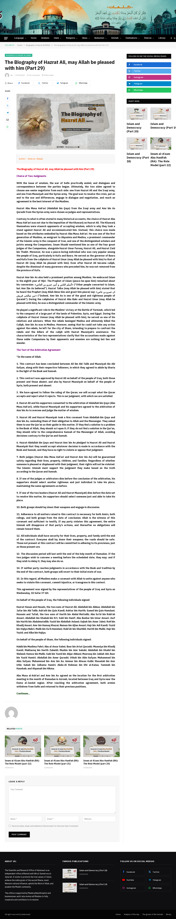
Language (19, 38)
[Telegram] (7, 112)
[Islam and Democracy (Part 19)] (160, 113)
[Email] (7, 119)
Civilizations (131, 38)
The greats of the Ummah (152, 914)
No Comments (34, 75)
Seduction (99, 38)
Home (34, 38)
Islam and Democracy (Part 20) (134, 127)
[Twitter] (7, 105)
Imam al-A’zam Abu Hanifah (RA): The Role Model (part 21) (61, 762)
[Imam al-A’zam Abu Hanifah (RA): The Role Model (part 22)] (23, 746)
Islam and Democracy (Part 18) (137, 157)
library (162, 38)
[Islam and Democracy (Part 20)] (137, 113)
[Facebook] (7, 98)
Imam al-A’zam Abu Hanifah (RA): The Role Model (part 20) (100, 762)
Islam (56, 38)
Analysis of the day (131, 914)
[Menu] (6, 38)
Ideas (84, 38)
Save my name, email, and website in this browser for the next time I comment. (45, 826)
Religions (70, 38)
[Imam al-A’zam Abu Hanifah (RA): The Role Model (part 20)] (101, 746)
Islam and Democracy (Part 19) (160, 125)
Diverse (148, 38)
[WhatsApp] (7, 126)
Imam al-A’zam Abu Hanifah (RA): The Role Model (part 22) (22, 762)
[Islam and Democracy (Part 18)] (137, 143)
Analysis (45, 38)
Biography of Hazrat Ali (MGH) (18, 55)
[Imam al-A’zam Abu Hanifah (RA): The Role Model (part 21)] (62, 746)
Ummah (115, 38)
